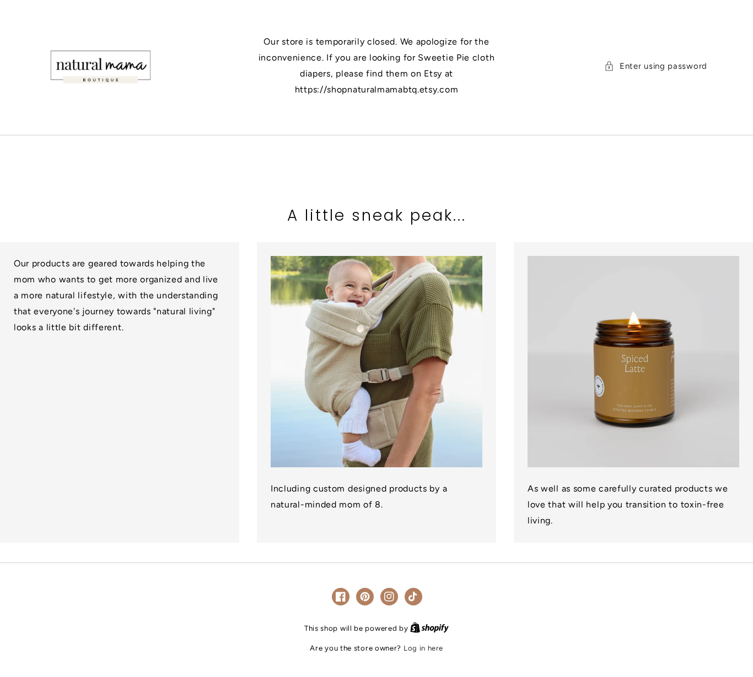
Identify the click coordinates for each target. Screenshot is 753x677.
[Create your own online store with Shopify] (429, 628)
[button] (655, 66)
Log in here (423, 648)
